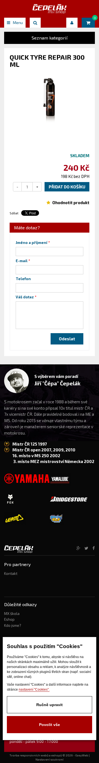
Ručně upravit (49, 705)
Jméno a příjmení (31, 242)
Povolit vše (49, 724)
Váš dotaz (25, 297)
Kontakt (10, 573)
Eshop (9, 619)
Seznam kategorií (50, 37)
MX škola (12, 613)
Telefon (23, 279)
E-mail (22, 261)
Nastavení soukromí (49, 759)
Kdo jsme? (12, 625)
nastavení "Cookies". (34, 689)
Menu (18, 22)
